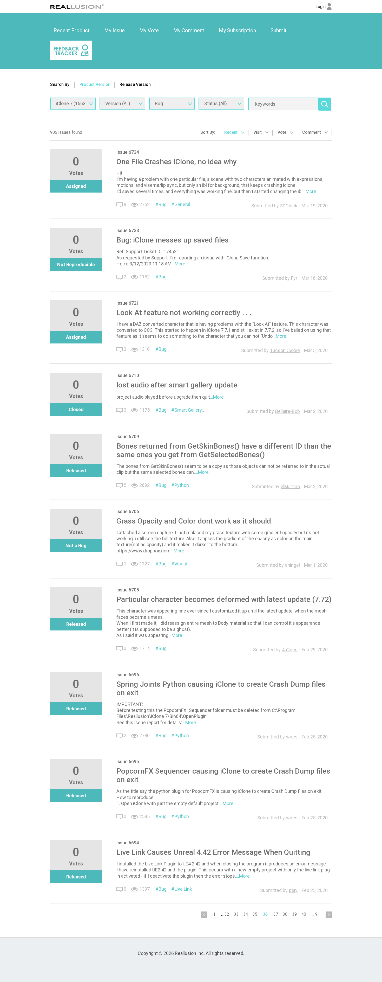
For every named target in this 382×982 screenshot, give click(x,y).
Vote (282, 132)
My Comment (188, 30)
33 (236, 914)
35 (255, 914)
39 (294, 914)
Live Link (183, 889)
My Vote (149, 30)
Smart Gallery (188, 410)
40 (303, 914)
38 (285, 914)
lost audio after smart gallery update (176, 385)
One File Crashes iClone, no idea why (176, 161)
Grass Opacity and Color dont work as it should (193, 521)
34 (245, 914)
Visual (180, 563)
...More (309, 191)
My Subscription (237, 30)
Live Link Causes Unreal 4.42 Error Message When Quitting (213, 852)
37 (275, 914)
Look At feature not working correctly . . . (183, 312)
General (182, 204)
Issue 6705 (127, 589)
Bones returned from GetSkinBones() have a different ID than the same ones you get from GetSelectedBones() (223, 450)
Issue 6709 (127, 436)
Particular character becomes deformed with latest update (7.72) (224, 599)
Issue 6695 (127, 761)
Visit (258, 132)
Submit (279, 30)
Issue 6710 (127, 375)
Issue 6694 (127, 842)
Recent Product (72, 30)
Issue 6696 (127, 674)
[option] (71, 31)
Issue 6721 (127, 303)
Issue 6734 (127, 152)
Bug (163, 204)
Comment (312, 132)
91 (317, 914)
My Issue (114, 30)
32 (227, 914)
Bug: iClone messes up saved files (172, 240)
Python (181, 485)
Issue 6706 (127, 511)
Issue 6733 (127, 230)
